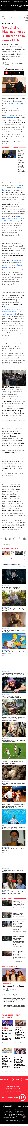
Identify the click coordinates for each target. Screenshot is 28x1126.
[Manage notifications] (24, 1116)
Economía (13, 1084)
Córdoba (9, 1088)
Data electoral (12, 9)
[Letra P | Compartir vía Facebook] (14, 539)
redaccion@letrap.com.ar (18, 1119)
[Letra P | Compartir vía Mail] (24, 539)
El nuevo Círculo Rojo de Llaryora (13, 995)
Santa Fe (12, 1086)
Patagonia (10, 1091)
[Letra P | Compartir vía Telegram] (19, 539)
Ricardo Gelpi (11, 118)
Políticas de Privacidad (21, 1121)
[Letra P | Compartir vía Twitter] (10, 539)
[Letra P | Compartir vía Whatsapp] (5, 539)
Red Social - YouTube (22, 1079)
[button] (14, 378)
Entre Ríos (19, 1086)
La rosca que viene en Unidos (13, 986)
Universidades (19, 18)
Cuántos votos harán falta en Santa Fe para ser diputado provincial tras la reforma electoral (14, 1000)
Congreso (18, 1091)
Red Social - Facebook (13, 1079)
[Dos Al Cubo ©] (8, 1106)
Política (11, 18)
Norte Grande (17, 1088)
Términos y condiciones (12, 1120)
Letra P (5, 17)
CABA (7, 1086)
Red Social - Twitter (9, 1079)
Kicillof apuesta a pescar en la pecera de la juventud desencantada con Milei (14, 1005)
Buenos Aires (20, 1084)
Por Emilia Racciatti (7, 63)
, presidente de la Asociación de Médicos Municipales (13, 218)
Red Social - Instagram (18, 1079)
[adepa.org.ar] (19, 1106)
